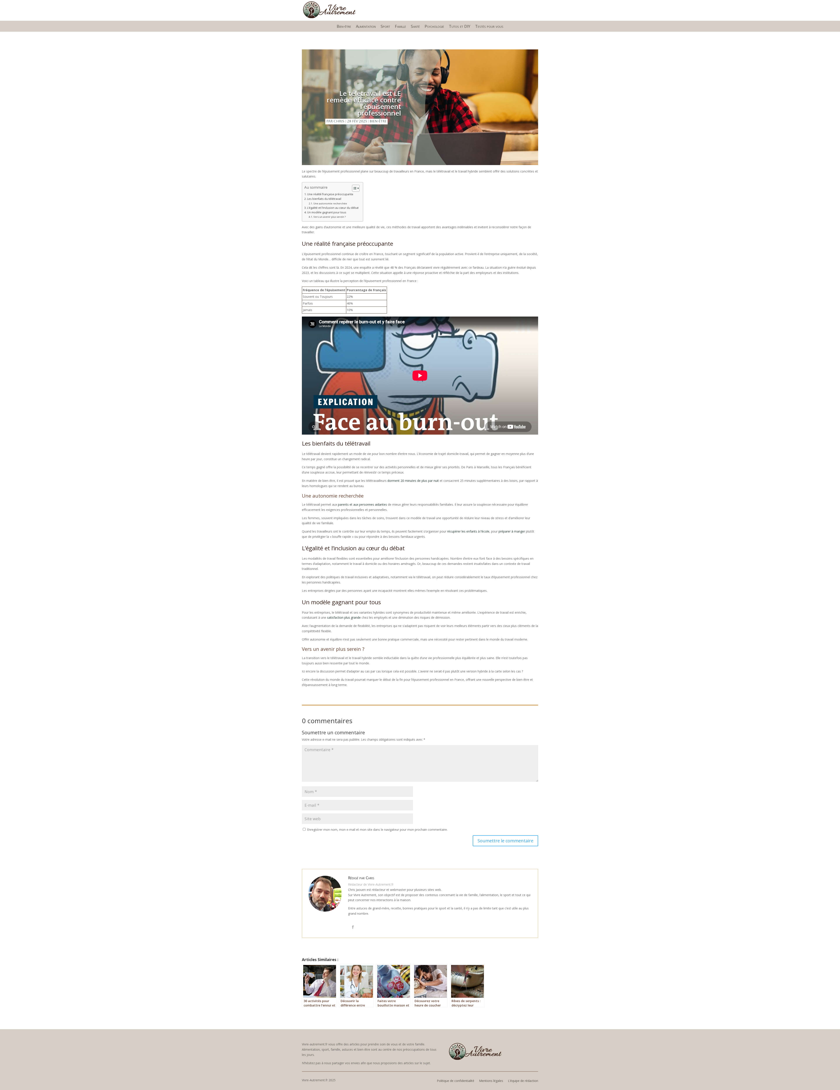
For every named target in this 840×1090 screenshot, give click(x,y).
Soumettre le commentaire (505, 841)
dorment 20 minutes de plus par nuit (413, 481)
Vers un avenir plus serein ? (329, 216)
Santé (415, 27)
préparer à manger (512, 531)
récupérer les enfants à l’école (468, 531)
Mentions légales (491, 1081)
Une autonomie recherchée (330, 203)
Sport (385, 27)
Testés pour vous (489, 27)
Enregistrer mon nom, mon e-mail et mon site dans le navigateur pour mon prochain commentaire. (377, 829)
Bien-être (344, 27)
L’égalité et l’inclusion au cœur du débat (333, 208)
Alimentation (366, 27)
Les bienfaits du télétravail (324, 199)
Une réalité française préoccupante (330, 194)
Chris (339, 121)
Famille (400, 27)
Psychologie (434, 27)
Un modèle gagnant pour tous (326, 212)
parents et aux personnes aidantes (362, 504)
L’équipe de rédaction (523, 1081)
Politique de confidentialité (455, 1081)
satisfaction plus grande (344, 617)
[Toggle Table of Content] (354, 188)
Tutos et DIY (459, 27)
